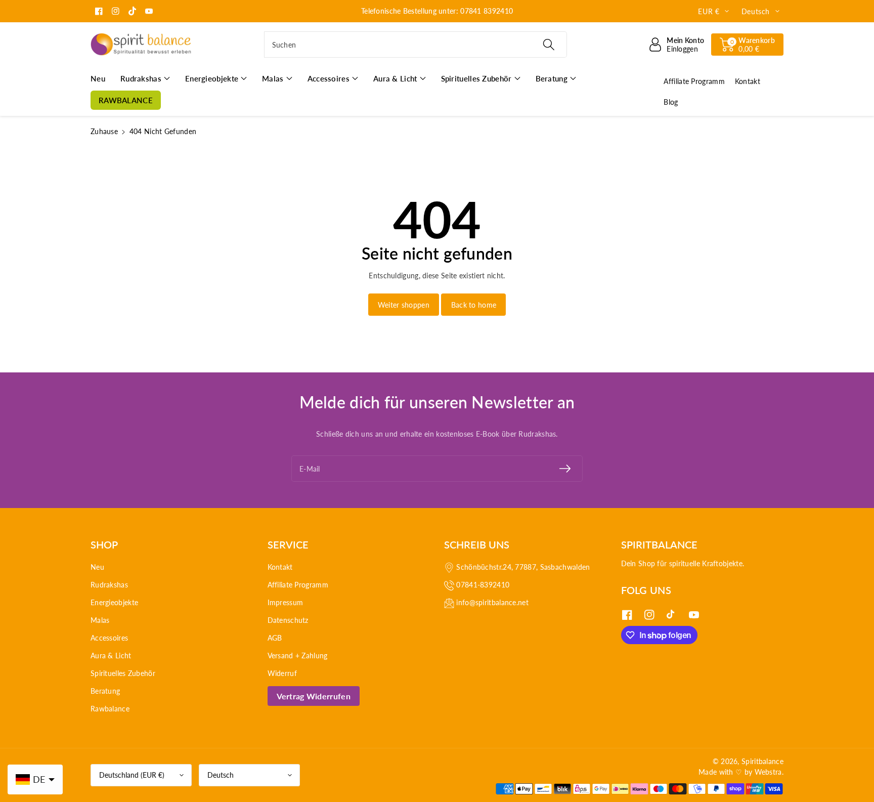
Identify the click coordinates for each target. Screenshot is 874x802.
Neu (97, 567)
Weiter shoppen (403, 305)
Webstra (768, 772)
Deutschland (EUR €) (131, 775)
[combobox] (415, 44)
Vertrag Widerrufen (314, 696)
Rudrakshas (109, 584)
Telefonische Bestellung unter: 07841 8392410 (437, 11)
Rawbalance (110, 708)
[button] (747, 44)
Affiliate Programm (298, 584)
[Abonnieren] (565, 468)
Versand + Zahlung (298, 655)
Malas (100, 620)
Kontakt (280, 567)
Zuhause (104, 131)
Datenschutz (288, 620)
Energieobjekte (114, 602)
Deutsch (220, 775)
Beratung (105, 691)
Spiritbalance (762, 761)
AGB (275, 638)
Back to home (474, 305)
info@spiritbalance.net (492, 602)
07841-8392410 (482, 584)
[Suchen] (548, 44)
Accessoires (109, 638)
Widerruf (282, 673)
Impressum (285, 602)
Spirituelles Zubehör (123, 673)
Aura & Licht (111, 655)
